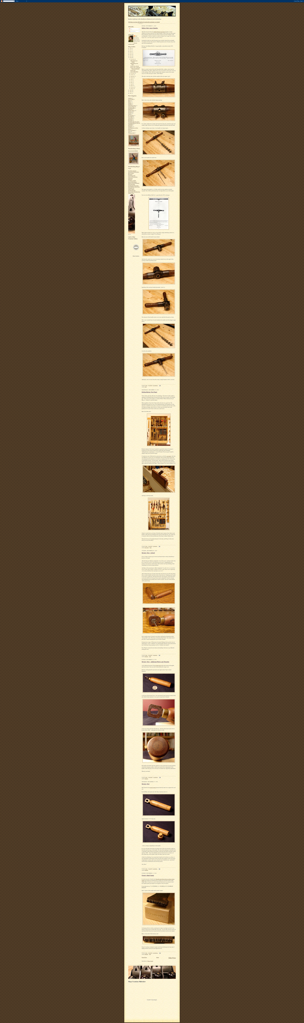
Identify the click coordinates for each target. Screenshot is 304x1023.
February (132, 87)
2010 (131, 57)
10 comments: (155, 385)
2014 (131, 51)
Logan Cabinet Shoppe (132, 182)
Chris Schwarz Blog (131, 175)
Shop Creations (136, 256)
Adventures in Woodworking (133, 172)
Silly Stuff (130, 125)
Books (129, 100)
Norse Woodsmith (131, 184)
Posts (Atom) (150, 961)
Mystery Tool (132, 70)
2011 (131, 56)
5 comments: (155, 546)
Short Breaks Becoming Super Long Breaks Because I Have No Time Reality (134, 123)
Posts (131, 29)
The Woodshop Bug (132, 190)
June (132, 80)
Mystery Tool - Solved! (134, 66)
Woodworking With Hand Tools (134, 191)
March (132, 85)
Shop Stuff (130, 120)
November (133, 73)
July (131, 79)
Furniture (130, 104)
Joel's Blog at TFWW (132, 180)
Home (157, 957)
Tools (129, 131)
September (133, 76)
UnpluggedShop (131, 189)
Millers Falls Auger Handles (133, 61)
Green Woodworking (132, 105)
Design (129, 101)
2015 (131, 49)
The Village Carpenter (132, 170)
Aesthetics (130, 98)
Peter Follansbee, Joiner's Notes (134, 186)
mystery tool (158, 665)
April (132, 84)
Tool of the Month (131, 130)
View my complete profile (132, 43)
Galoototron (130, 178)
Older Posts (172, 958)
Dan (136, 36)
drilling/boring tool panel (159, 31)
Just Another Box (131, 108)
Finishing (130, 103)
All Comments (133, 31)
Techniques (130, 126)
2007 (131, 93)
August (132, 77)
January (132, 88)
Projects (129, 113)
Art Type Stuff (130, 99)
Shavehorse (130, 119)
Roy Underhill (130, 115)
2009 (131, 90)
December (133, 59)
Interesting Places (131, 106)
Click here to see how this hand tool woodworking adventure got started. (144, 22)
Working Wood (131, 193)
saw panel (169, 456)
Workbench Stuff (131, 132)
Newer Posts (144, 957)
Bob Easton (130, 174)
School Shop (130, 118)
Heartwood (130, 179)
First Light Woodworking (133, 177)
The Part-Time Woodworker (133, 185)
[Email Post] (159, 385)
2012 (131, 54)
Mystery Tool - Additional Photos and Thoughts (135, 68)
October (132, 74)
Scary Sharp (130, 116)
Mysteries (130, 111)
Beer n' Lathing (131, 173)
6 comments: (155, 868)
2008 (131, 91)
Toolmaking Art (131, 188)
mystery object (153, 787)
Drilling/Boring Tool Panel (149, 392)
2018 (131, 48)
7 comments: (155, 655)
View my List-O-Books (133, 151)
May (132, 82)
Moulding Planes (131, 110)
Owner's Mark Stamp (134, 71)
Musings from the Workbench (133, 183)
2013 (131, 53)
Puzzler (129, 114)
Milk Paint (130, 109)
